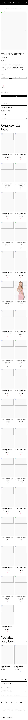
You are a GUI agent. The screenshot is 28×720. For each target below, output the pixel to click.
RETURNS (3, 118)
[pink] (3, 86)
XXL (8, 175)
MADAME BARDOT (18, 666)
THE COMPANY (5, 679)
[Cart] (26, 3)
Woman (7, 8)
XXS (4, 144)
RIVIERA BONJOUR (5, 666)
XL (6, 175)
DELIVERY (3, 114)
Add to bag (14, 96)
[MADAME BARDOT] (20, 654)
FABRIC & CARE (5, 110)
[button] (25, 30)
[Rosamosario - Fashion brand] (14, 2)
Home (2, 8)
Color (3, 82)
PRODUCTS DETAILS (6, 107)
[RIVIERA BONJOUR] (7, 654)
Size (2, 74)
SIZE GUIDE (4, 103)
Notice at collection (7, 717)
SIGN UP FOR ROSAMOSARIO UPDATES (11, 694)
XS (6, 144)
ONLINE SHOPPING (6, 687)
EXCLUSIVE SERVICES (7, 683)
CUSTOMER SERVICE (6, 691)
